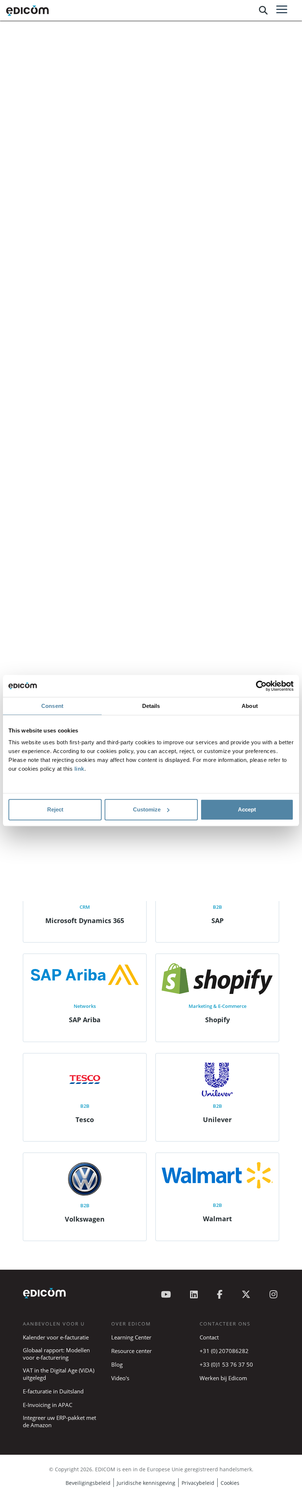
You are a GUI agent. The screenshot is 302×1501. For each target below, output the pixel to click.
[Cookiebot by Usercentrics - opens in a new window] (261, 685)
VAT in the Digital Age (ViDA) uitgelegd (58, 1374)
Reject (55, 809)
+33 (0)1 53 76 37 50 (226, 1364)
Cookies (230, 1482)
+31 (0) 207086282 (224, 1350)
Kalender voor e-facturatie (56, 1337)
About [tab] (250, 706)
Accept (247, 809)
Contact (209, 1337)
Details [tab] (151, 706)
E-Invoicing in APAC (47, 1404)
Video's (120, 1378)
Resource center (131, 1350)
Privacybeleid (198, 1482)
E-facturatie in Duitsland (53, 1391)
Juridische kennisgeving (146, 1482)
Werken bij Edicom (223, 1378)
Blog (117, 1364)
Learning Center (131, 1337)
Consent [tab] (52, 706)
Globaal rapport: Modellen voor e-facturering (56, 1353)
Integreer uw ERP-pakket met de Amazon (59, 1421)
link (79, 769)
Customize (147, 809)
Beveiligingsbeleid (88, 1482)
